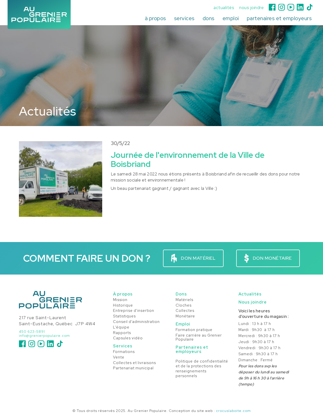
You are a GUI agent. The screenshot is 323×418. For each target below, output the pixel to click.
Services (122, 346)
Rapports (122, 333)
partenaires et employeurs (279, 18)
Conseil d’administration (136, 322)
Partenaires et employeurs (192, 349)
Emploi (183, 324)
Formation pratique (194, 330)
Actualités (250, 294)
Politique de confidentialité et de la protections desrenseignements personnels (202, 369)
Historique (123, 305)
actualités (223, 8)
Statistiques (124, 316)
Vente (118, 357)
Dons (181, 294)
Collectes (185, 311)
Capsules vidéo (128, 338)
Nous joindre (252, 302)
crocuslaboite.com (233, 410)
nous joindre (251, 8)
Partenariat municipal (133, 368)
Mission (120, 300)
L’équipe (121, 327)
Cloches (184, 305)
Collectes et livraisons (134, 363)
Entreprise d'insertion (133, 311)
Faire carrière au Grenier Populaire (199, 337)
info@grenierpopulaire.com (44, 336)
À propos (123, 294)
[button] (155, 18)
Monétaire (185, 316)
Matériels (184, 300)
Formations (124, 352)
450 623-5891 (32, 332)
